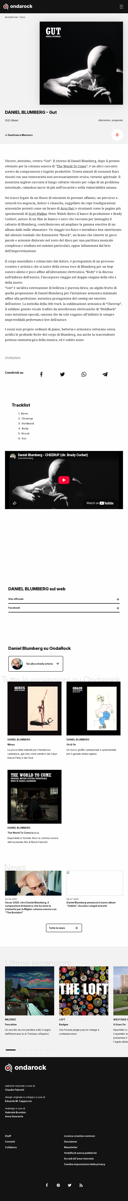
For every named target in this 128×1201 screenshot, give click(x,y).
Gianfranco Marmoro (20, 135)
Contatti (10, 1141)
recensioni (11, 17)
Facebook (14, 607)
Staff (8, 1136)
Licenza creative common (79, 1136)
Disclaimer (70, 1141)
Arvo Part (67, 208)
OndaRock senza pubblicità (80, 1152)
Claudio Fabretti (14, 1089)
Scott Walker (37, 214)
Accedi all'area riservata (79, 1158)
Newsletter (71, 1147)
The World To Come (71, 166)
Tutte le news (57, 928)
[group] (29, 1001)
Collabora (11, 1147)
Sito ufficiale (16, 599)
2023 (22, 17)
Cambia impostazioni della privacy (84, 1164)
